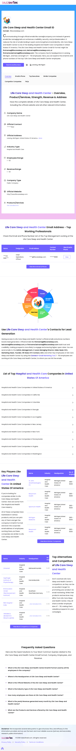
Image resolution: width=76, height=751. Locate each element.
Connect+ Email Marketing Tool (43, 355)
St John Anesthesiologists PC (35, 483)
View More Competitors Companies (25, 627)
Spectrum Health (35, 507)
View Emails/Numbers (13, 65)
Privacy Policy (6, 742)
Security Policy (20, 742)
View (66, 257)
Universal (6, 568)
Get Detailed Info (13, 205)
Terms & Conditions (36, 742)
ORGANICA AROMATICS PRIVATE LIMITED (8, 616)
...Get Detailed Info (35, 604)
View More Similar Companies (50, 541)
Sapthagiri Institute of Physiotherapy (8, 580)
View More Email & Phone (38, 267)
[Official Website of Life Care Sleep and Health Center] (27, 65)
